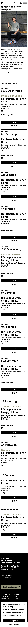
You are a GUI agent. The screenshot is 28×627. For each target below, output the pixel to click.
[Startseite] (3, 3)
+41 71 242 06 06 (6, 560)
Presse (16, 598)
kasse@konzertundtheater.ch (10, 562)
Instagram (4, 594)
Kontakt (17, 594)
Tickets (14, 122)
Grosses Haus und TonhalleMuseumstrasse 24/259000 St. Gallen (10, 568)
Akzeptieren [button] (14, 621)
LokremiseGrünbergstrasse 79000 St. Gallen (7, 576)
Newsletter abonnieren (10, 587)
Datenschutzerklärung (13, 617)
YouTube (4, 598)
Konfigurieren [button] (14, 624)
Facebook (4, 596)
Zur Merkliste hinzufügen (2, 118)
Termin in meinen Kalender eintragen (2, 111)
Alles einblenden (8, 73)
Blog (15, 596)
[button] (15, 3)
